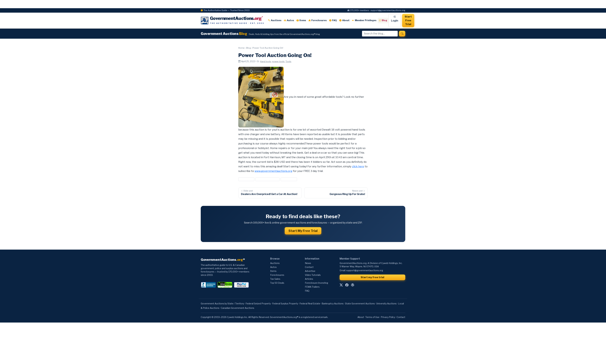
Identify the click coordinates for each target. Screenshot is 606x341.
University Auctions (386, 303)
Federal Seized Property (258, 303)
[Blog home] (352, 285)
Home (241, 48)
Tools (288, 61)
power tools (278, 61)
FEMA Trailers (312, 286)
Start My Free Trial (303, 231)
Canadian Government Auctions (237, 308)
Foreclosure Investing (316, 282)
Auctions (276, 20)
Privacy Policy (388, 317)
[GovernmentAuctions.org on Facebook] (346, 285)
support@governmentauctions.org (364, 270)
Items (302, 20)
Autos (290, 20)
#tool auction (289, 179)
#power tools (246, 179)
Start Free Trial (408, 20)
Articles (309, 279)
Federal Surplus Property (285, 303)
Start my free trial (372, 277)
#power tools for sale (267, 179)
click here (358, 166)
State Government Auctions (360, 303)
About (346, 20)
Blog (384, 20)
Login (394, 20)
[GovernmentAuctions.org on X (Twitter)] (341, 285)
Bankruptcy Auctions (333, 303)
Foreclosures (319, 20)
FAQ (334, 20)
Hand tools (265, 61)
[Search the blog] (402, 33)
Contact (309, 267)
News (308, 263)
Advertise (310, 271)
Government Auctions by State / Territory (222, 303)
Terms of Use (372, 317)
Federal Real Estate (310, 303)
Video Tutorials (313, 275)
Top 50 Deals (277, 282)
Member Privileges (365, 20)
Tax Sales (275, 279)
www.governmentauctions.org (273, 171)
